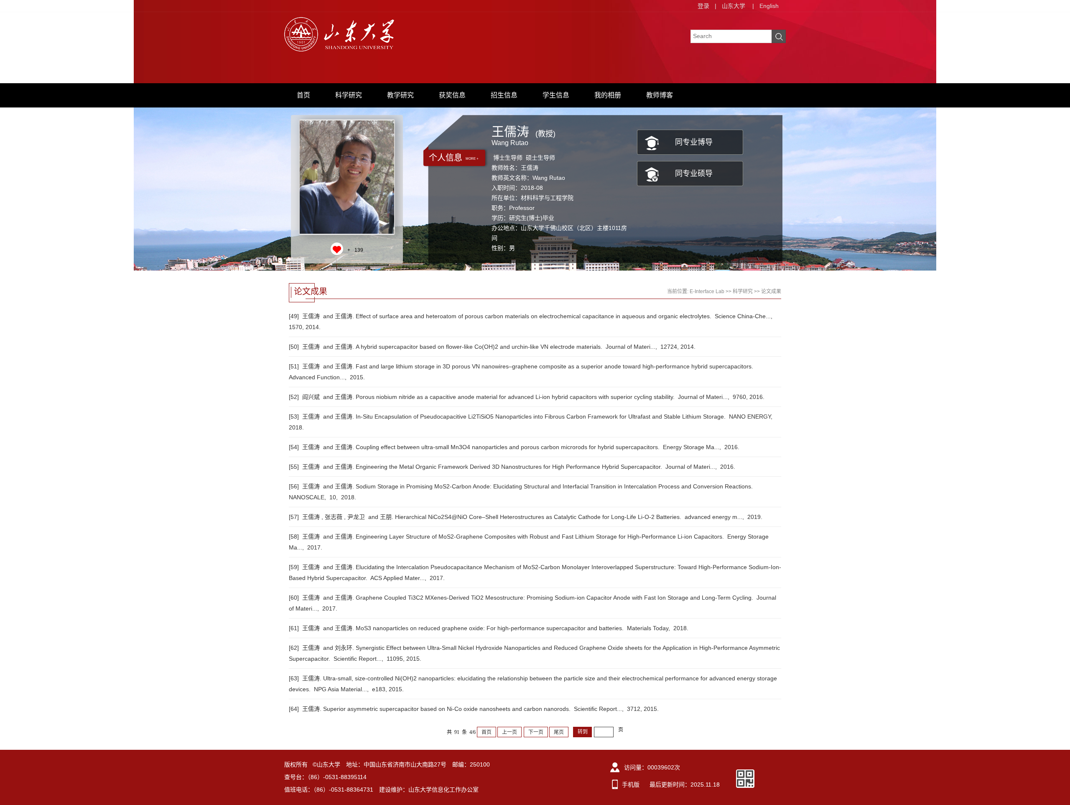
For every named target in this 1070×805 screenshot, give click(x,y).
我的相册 (607, 95)
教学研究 (400, 95)
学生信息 (556, 95)
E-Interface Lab (707, 291)
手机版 (630, 784)
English (769, 6)
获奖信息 (452, 95)
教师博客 (659, 95)
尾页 (559, 732)
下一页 (535, 732)
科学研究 (348, 95)
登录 (703, 6)
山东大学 (733, 6)
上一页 (509, 732)
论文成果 (771, 291)
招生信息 (504, 95)
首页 (303, 95)
